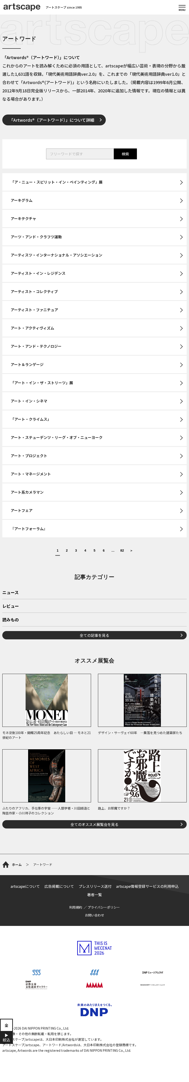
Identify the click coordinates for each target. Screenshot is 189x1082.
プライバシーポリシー (104, 907)
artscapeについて (25, 886)
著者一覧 (94, 894)
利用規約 (75, 907)
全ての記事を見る (94, 635)
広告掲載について (59, 886)
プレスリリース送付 (95, 886)
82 (122, 550)
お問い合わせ (94, 915)
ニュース (10, 592)
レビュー (10, 606)
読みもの (10, 620)
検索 (125, 154)
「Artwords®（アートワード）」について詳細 (51, 120)
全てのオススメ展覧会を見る (94, 824)
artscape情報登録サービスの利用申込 (147, 886)
